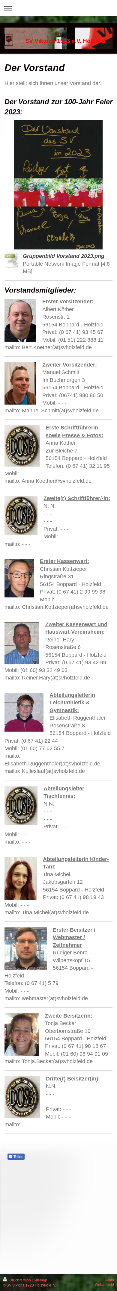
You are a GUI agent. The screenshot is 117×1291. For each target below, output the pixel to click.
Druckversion (20, 1280)
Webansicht (104, 1285)
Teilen (18, 1157)
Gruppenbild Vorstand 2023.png (63, 256)
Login (109, 1280)
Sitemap (40, 1280)
